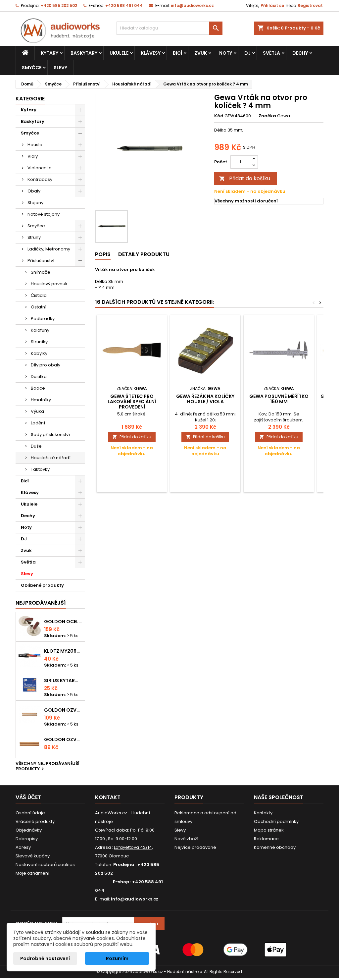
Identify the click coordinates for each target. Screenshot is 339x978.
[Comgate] (169, 949)
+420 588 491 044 (124, 5)
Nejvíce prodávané (195, 847)
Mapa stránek (269, 830)
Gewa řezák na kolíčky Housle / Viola (205, 399)
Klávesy (151, 53)
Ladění (38, 423)
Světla (271, 53)
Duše (36, 446)
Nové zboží (186, 839)
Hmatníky (41, 400)
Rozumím (117, 958)
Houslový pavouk (49, 284)
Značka (267, 116)
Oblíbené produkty (42, 585)
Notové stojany (43, 214)
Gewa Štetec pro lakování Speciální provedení (132, 401)
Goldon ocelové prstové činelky (63, 621)
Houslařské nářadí (51, 458)
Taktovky (40, 469)
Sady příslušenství (50, 434)
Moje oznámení (32, 873)
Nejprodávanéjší (41, 603)
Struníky (39, 342)
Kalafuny (40, 330)
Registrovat (310, 5)
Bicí (177, 53)
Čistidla (39, 295)
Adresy (23, 847)
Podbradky (43, 318)
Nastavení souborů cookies (45, 864)
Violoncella (39, 168)
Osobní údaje (30, 813)
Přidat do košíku (244, 178)
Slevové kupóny (33, 856)
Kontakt (108, 797)
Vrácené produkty (35, 821)
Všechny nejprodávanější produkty (47, 766)
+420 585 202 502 (59, 5)
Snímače (40, 272)
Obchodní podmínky (276, 821)
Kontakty (263, 813)
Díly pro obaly (45, 365)
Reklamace (266, 839)
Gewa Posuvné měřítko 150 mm (279, 399)
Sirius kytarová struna (63, 680)
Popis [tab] (103, 254)
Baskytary (84, 53)
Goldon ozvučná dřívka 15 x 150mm (63, 739)
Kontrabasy (39, 179)
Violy (32, 156)
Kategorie (30, 98)
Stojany (35, 202)
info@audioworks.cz (192, 5)
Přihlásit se (272, 5)
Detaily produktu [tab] (144, 254)
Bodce (38, 388)
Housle (34, 144)
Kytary (49, 53)
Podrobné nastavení (45, 958)
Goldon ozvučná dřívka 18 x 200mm (63, 710)
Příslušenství (40, 260)
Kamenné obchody (275, 847)
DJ (247, 53)
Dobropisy (27, 839)
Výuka (37, 411)
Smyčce (31, 67)
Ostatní (38, 307)
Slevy (60, 67)
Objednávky (29, 830)
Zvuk (200, 53)
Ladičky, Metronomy (48, 249)
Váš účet (28, 797)
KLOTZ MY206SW (63, 651)
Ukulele (119, 53)
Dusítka (39, 376)
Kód (218, 116)
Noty (225, 53)
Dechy (300, 53)
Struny (34, 237)
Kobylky (39, 353)
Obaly (33, 191)
